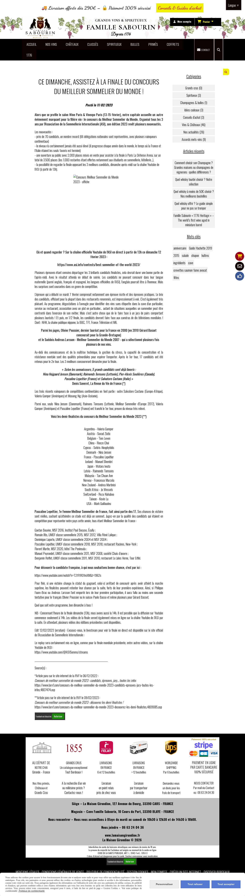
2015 (176, 255)
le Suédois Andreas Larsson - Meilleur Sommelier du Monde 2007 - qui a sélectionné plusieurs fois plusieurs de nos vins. (100, 342)
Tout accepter (226, 884)
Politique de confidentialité (105, 872)
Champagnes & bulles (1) (193, 102)
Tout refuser (195, 884)
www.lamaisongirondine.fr (122, 835)
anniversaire (179, 248)
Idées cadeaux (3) (193, 110)
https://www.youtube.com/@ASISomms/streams (61, 652)
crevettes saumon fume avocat (190, 270)
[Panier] (239, 256)
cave (190, 262)
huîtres (205, 255)
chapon (195, 255)
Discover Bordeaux (217, 872)
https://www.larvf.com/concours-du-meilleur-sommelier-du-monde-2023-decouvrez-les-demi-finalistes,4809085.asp (98, 707)
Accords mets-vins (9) (194, 139)
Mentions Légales (27, 872)
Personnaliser (164, 884)
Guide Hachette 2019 (200, 248)
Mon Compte (159, 872)
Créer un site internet (185, 872)
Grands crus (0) (193, 88)
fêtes (176, 277)
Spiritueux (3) (193, 95)
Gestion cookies (137, 872)
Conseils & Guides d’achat (180, 8)
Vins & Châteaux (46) (193, 124)
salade (185, 255)
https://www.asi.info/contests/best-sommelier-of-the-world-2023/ (98, 264)
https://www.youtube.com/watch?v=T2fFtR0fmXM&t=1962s (68, 575)
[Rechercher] (218, 49)
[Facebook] (239, 276)
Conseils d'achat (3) (193, 117)
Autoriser (58, 716)
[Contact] (239, 266)
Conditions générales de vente (63, 872)
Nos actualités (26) (193, 132)
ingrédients (179, 262)
